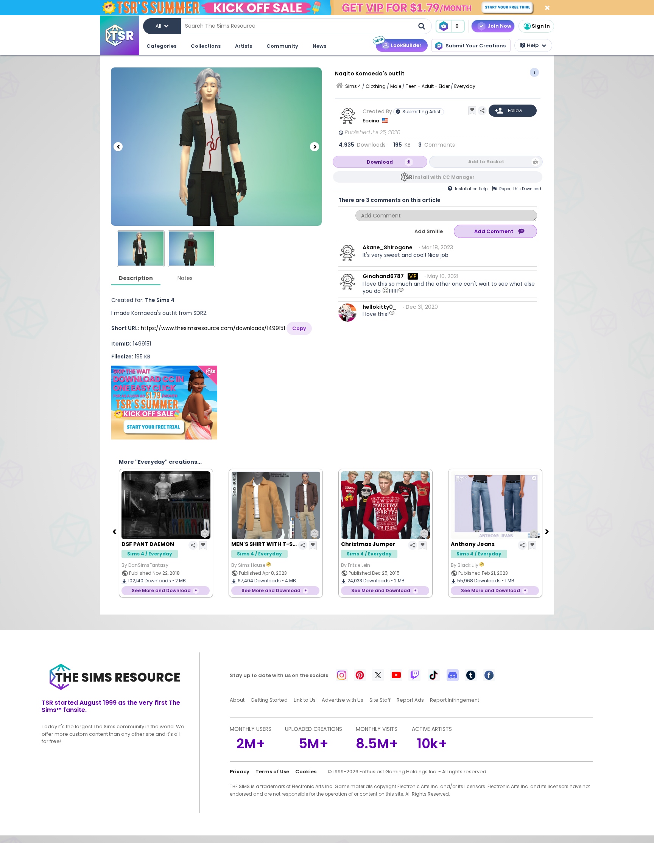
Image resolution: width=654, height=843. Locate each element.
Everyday (464, 86)
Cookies (305, 771)
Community (282, 46)
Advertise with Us (342, 700)
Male (395, 86)
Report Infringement (454, 700)
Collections (206, 46)
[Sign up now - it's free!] (164, 402)
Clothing (376, 86)
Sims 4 (353, 86)
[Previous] (118, 146)
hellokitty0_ (380, 307)
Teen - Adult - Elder (428, 86)
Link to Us (305, 700)
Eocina (371, 120)
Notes (185, 278)
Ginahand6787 (383, 276)
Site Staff (380, 700)
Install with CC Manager (444, 177)
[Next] (314, 146)
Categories (161, 46)
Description (136, 278)
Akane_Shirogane (388, 247)
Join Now (499, 26)
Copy (299, 328)
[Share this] (482, 110)
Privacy (239, 771)
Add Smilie (428, 231)
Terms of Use (272, 771)
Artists (243, 46)
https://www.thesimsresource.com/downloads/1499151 (213, 328)
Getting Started (269, 700)
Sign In (541, 26)
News (319, 46)
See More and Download (161, 590)
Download (380, 162)
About (237, 700)
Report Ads (410, 700)
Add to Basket (486, 161)
